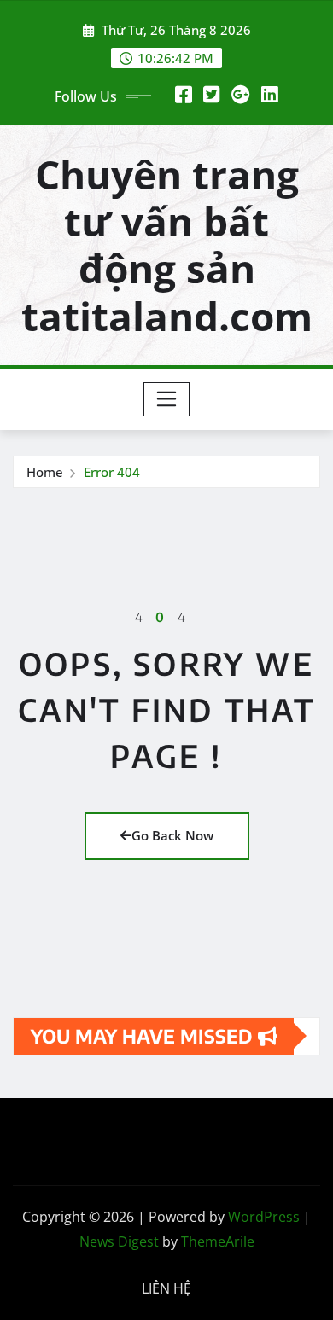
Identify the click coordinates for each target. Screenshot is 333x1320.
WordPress (264, 1216)
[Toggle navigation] (166, 399)
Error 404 (112, 471)
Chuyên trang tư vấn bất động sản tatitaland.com (167, 245)
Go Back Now (172, 835)
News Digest (119, 1241)
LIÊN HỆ (166, 1288)
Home (44, 471)
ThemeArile (217, 1241)
